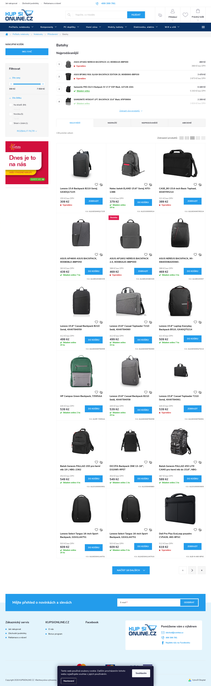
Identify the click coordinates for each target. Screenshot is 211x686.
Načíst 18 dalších (128, 570)
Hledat (136, 14)
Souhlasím (141, 673)
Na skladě (20, 105)
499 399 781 (171, 637)
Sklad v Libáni (20, 123)
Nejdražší (112, 123)
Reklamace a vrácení (52, 3)
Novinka (18, 114)
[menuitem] (21, 27)
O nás (51, 629)
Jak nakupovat (11, 3)
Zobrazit (94, 201)
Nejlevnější (75, 123)
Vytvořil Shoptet (199, 680)
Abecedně (186, 123)
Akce (17, 109)
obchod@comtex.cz (174, 632)
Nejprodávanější (149, 123)
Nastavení (68, 681)
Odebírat (189, 602)
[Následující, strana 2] (192, 570)
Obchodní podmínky (30, 3)
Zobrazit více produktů (129, 111)
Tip (16, 118)
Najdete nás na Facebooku (178, 642)
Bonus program (55, 634)
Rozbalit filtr (26, 131)
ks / (27, 51)
